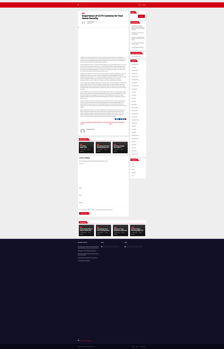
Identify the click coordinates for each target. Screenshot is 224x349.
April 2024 (134, 101)
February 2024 (135, 107)
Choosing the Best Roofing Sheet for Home (103, 147)
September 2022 (135, 119)
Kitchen (133, 169)
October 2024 (134, 82)
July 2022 (134, 126)
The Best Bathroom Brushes (83, 147)
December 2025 (135, 64)
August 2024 (134, 89)
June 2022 (134, 129)
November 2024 (135, 79)
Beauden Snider (91, 21)
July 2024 (134, 92)
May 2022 (134, 132)
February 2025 (135, 70)
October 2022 (134, 116)
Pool (133, 175)
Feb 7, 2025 (117, 232)
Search (133, 12)
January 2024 (134, 110)
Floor (133, 163)
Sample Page (142, 346)
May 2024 (134, 98)
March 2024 (134, 104)
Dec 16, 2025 (83, 232)
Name (80, 187)
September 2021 (135, 138)
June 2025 (134, 67)
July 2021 (134, 141)
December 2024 (135, 76)
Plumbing (134, 172)
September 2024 (135, 85)
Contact (144, 4)
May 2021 (134, 147)
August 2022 (134, 123)
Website (80, 202)
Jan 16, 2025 (134, 232)
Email (80, 195)
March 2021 (134, 150)
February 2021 (135, 153)
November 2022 (135, 113)
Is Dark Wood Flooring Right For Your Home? (137, 230)
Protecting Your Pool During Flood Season (103, 230)
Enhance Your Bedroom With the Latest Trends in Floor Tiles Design (138, 38)
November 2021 (135, 135)
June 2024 (134, 95)
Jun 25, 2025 (100, 232)
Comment (81, 163)
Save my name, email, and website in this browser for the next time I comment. (96, 209)
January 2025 (134, 73)
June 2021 (134, 144)
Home (139, 4)
